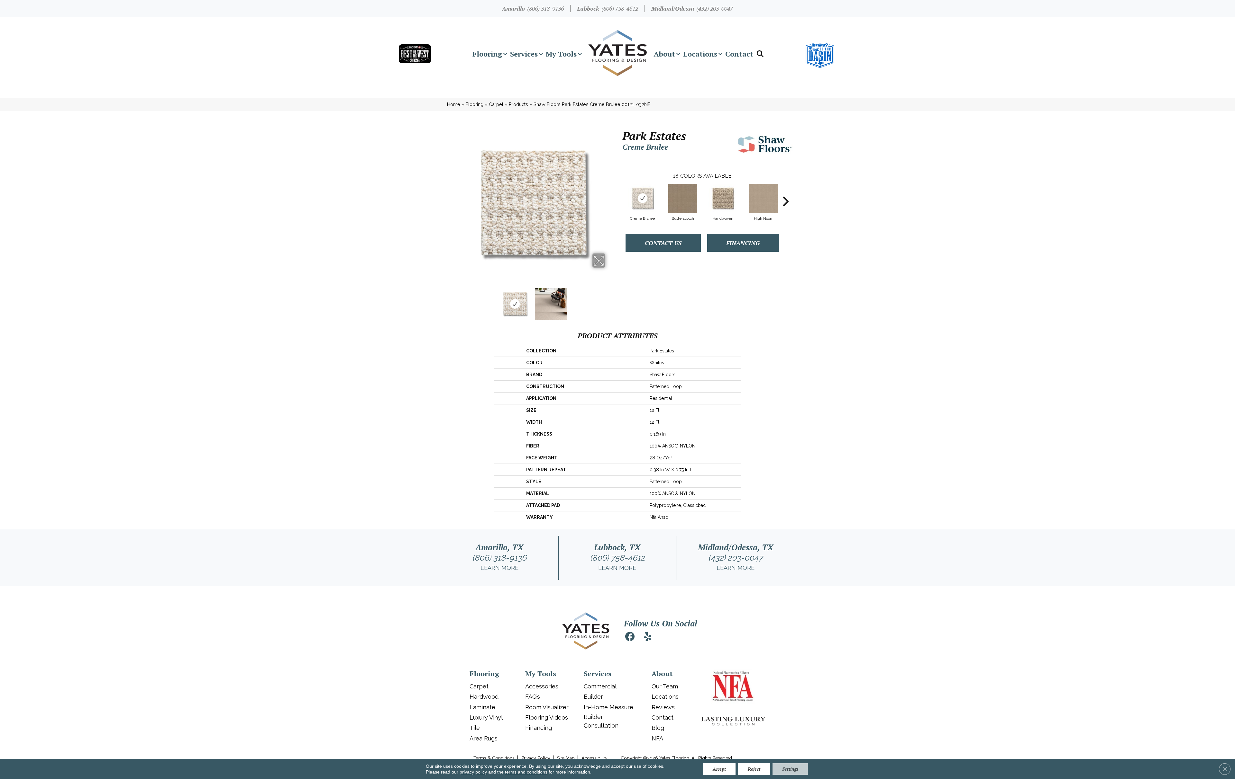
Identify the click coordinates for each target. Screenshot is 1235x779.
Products (518, 104)
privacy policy (473, 772)
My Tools (561, 53)
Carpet (496, 104)
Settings (790, 769)
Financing (743, 243)
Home (453, 104)
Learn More (499, 567)
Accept (719, 769)
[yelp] (648, 637)
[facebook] (630, 637)
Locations (700, 53)
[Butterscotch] (683, 198)
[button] (505, 54)
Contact (739, 53)
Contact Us (663, 243)
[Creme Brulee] (643, 198)
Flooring (487, 53)
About (664, 53)
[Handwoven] (723, 198)
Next (609, 300)
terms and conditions (526, 772)
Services (524, 53)
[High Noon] (763, 198)
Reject (754, 769)
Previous (456, 300)
